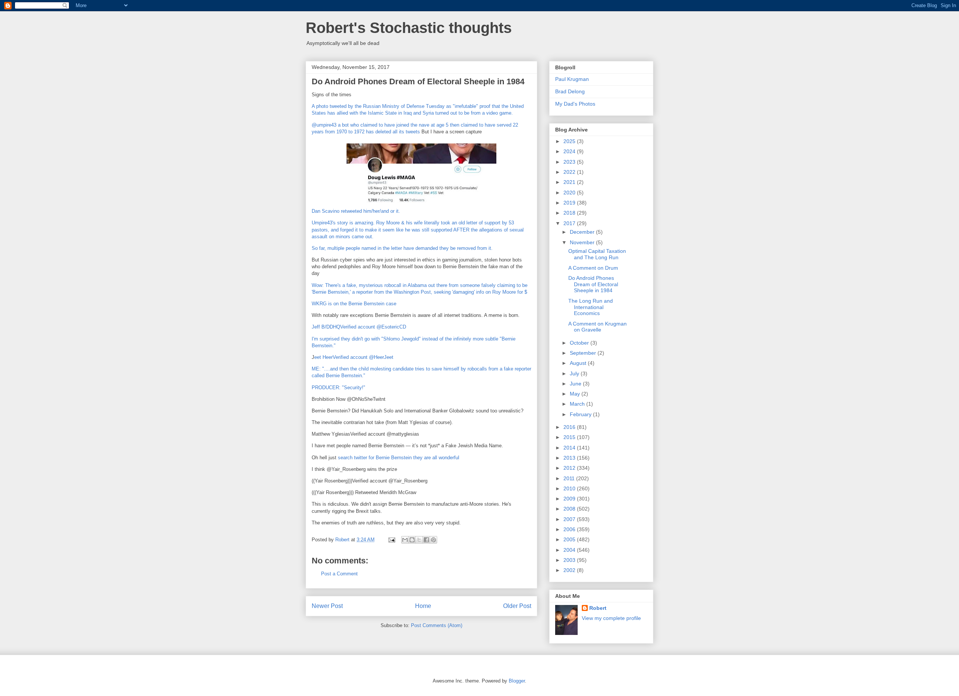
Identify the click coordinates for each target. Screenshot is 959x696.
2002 (570, 570)
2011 (569, 478)
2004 (570, 550)
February (581, 414)
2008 (570, 509)
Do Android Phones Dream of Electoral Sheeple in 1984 (593, 284)
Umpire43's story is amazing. (343, 223)
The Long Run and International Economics (590, 307)
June (576, 384)
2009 (570, 499)
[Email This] (405, 540)
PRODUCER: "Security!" (338, 387)
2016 (570, 427)
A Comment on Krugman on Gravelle (597, 327)
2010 (570, 488)
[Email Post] (391, 539)
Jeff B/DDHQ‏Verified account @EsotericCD (359, 327)
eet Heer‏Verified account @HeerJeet (353, 357)
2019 (570, 203)
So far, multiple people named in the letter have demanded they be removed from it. (402, 248)
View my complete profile (611, 618)
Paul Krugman (572, 79)
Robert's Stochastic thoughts (409, 27)
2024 (570, 151)
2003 (570, 560)
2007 (570, 519)
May (575, 394)
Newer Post (327, 606)
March (578, 404)
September (584, 353)
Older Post (517, 606)
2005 (570, 539)
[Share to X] (419, 540)
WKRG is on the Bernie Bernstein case (354, 303)
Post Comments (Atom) (436, 625)
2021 (570, 182)
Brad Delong (570, 91)
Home (423, 606)
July (575, 373)
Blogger (517, 681)
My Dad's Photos (575, 104)
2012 (570, 468)
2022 (570, 172)
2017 (570, 223)
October (580, 343)
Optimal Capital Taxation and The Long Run (597, 254)
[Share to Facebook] (426, 540)
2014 (570, 448)
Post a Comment (339, 574)
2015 (570, 437)
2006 (570, 529)
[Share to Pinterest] (433, 540)
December (583, 232)
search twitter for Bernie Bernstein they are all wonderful (398, 457)
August (579, 363)
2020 (570, 193)
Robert (597, 608)
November (583, 242)
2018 (570, 213)
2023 (570, 162)
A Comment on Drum (593, 268)
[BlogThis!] (412, 540)
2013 (570, 458)
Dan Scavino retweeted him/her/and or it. (356, 211)
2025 (570, 141)
